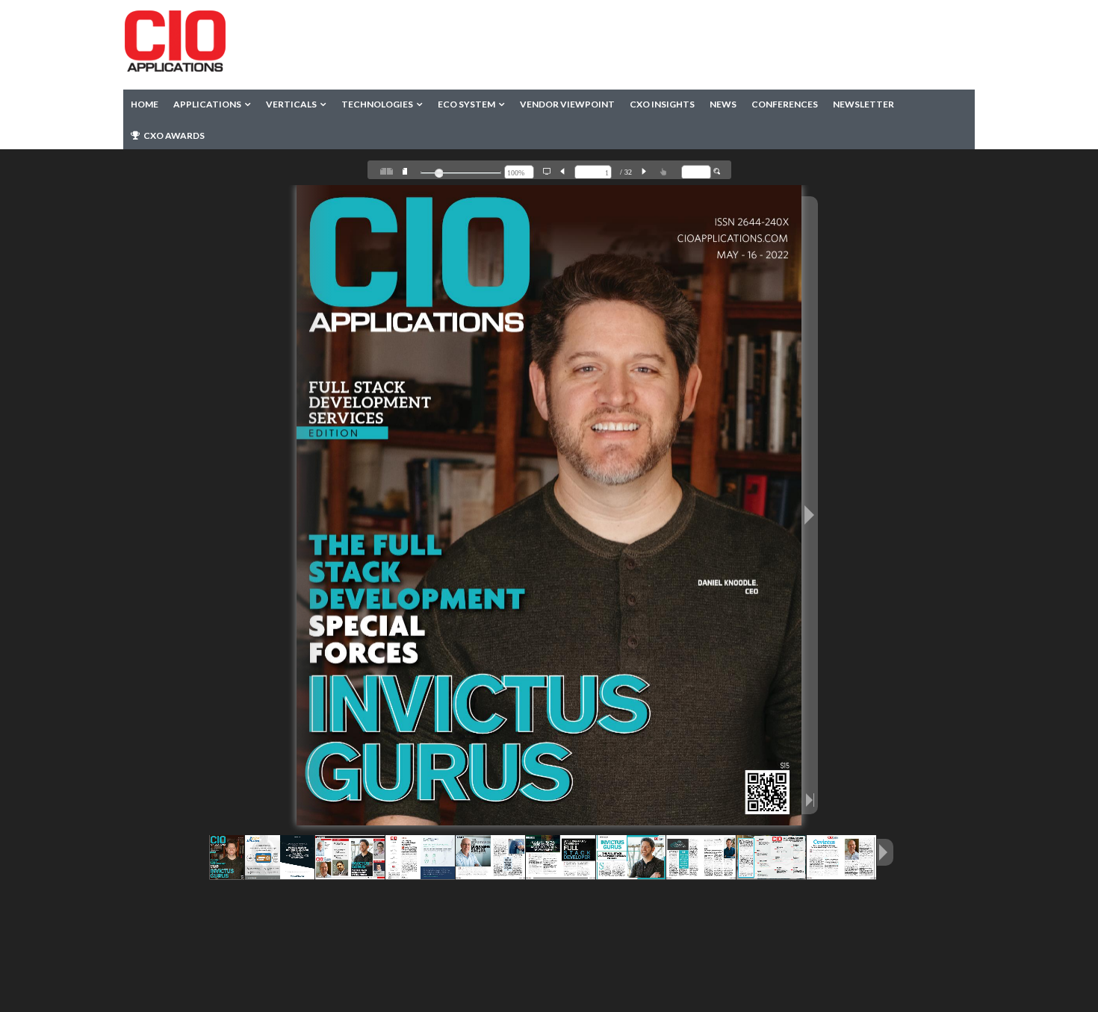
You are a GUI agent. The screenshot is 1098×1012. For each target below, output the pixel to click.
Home (144, 104)
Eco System (466, 104)
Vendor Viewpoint (567, 104)
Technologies (377, 104)
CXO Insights (662, 104)
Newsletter (863, 104)
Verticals (291, 104)
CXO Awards (173, 135)
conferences (784, 104)
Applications (207, 104)
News (723, 104)
